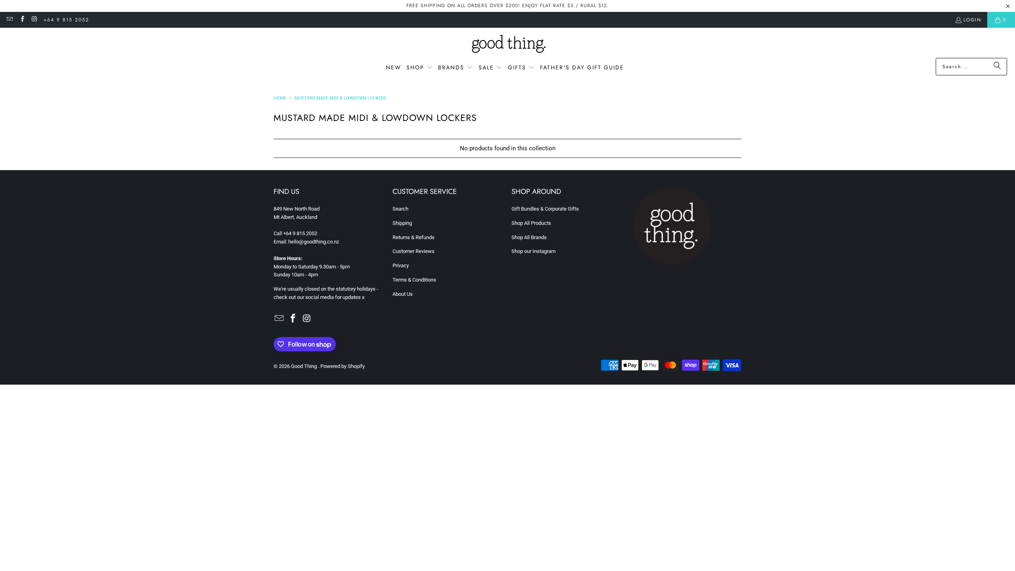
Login (972, 19)
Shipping (402, 223)
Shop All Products (531, 223)
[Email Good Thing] (9, 19)
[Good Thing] (507, 45)
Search (400, 209)
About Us (403, 294)
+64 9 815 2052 (66, 19)
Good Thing (304, 366)
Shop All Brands (529, 237)
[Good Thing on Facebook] (21, 19)
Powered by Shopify (342, 366)
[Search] (997, 66)
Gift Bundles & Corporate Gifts (545, 209)
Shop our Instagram (533, 251)
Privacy (401, 265)
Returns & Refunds (414, 237)
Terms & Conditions (414, 280)
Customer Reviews (414, 251)
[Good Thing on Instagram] (34, 19)
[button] (419, 68)
